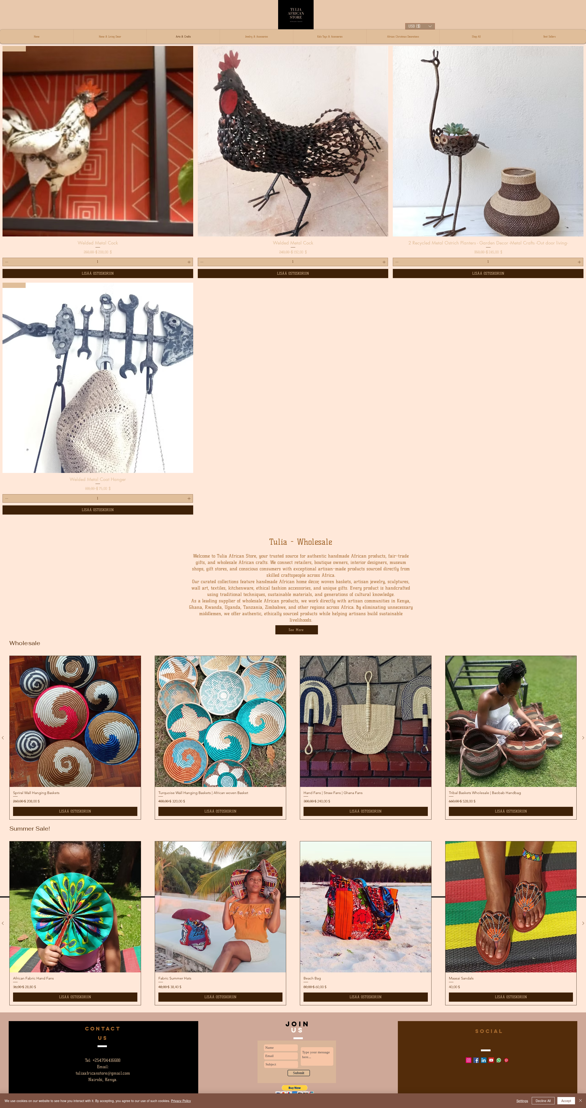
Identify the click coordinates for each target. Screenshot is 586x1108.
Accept (566, 1100)
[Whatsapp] (499, 1060)
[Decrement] (6, 262)
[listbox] (420, 26)
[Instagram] (468, 1060)
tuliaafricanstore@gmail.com (103, 1073)
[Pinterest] (506, 1060)
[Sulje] (580, 1100)
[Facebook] (476, 1060)
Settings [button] (522, 1100)
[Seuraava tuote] (583, 923)
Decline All (543, 1100)
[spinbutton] (98, 262)
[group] (293, 923)
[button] (420, 26)
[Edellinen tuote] (2, 923)
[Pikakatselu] (293, 141)
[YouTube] (491, 1060)
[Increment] (189, 262)
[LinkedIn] (483, 1060)
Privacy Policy (181, 1100)
